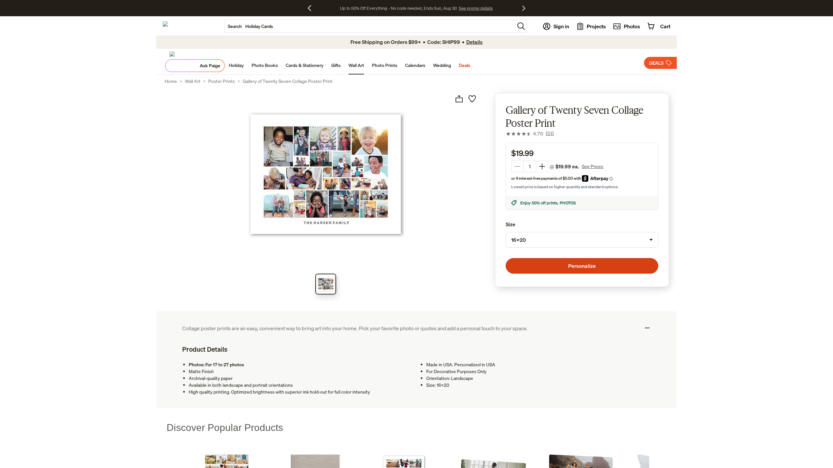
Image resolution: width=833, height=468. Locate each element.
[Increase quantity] (542, 166)
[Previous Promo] (312, 8)
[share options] (459, 99)
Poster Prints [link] (221, 81)
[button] (521, 26)
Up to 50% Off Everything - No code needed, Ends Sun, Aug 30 (398, 8)
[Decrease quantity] (517, 166)
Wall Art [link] (192, 81)
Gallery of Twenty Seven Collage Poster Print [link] (288, 81)
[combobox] (369, 26)
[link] (530, 133)
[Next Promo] (523, 8)
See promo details (476, 8)
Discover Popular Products (225, 427)
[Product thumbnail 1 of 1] (325, 284)
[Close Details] (647, 328)
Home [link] (171, 81)
